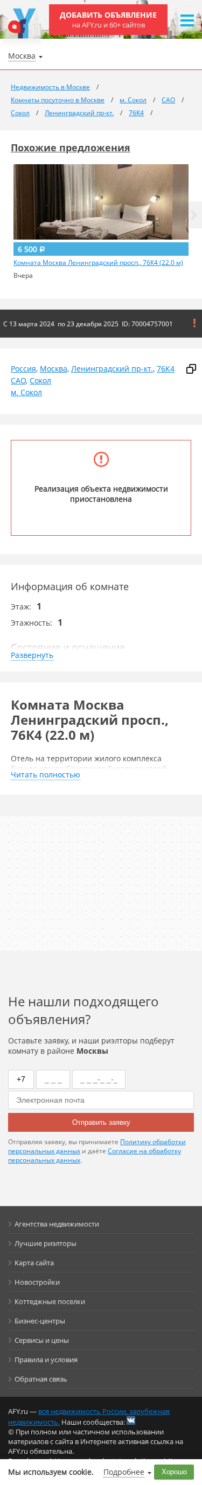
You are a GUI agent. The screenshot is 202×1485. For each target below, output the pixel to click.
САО (18, 380)
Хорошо (174, 1472)
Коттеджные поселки (50, 1301)
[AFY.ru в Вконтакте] (131, 1420)
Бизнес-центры (40, 1321)
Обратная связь (41, 1379)
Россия (23, 368)
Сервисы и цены (42, 1340)
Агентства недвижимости (57, 1224)
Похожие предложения (70, 147)
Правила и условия (46, 1359)
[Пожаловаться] (194, 323)
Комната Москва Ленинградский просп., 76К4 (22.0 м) (98, 262)
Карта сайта (34, 1262)
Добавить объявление (108, 20)
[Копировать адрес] (191, 368)
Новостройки (37, 1282)
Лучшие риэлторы (45, 1243)
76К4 (166, 368)
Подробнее (123, 1472)
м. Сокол (26, 392)
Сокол (40, 380)
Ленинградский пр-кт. (112, 368)
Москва (53, 368)
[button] (194, 214)
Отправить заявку (101, 1122)
